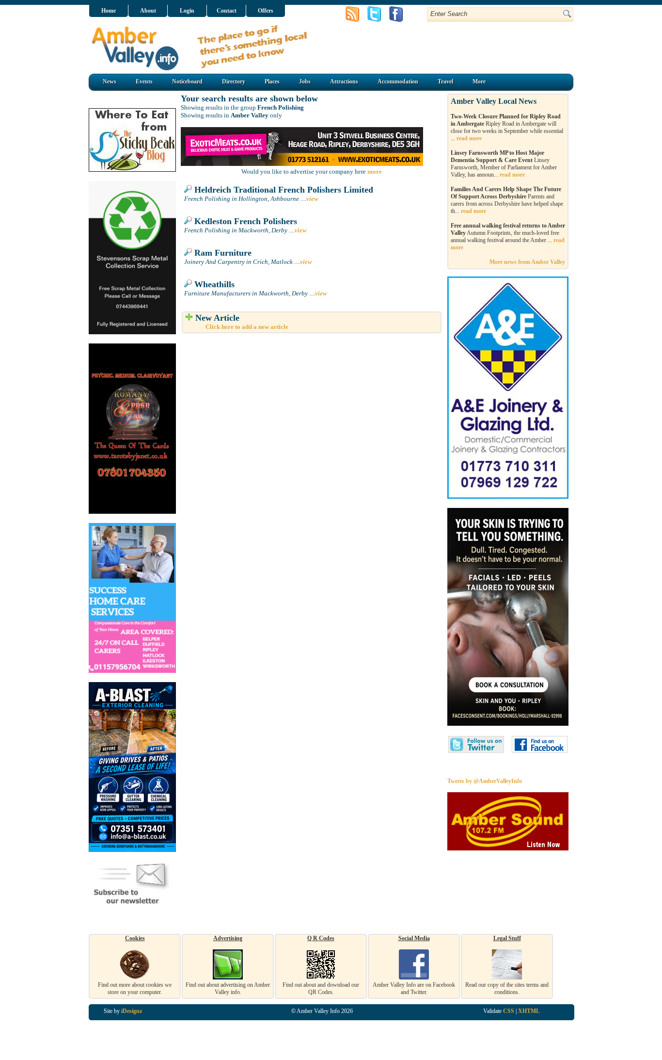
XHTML (529, 1011)
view (312, 198)
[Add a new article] (189, 318)
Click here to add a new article (246, 326)
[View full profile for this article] (188, 190)
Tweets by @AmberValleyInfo (484, 781)
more (374, 171)
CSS (508, 1011)
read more (469, 138)
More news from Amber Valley (527, 262)
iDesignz (131, 1011)
